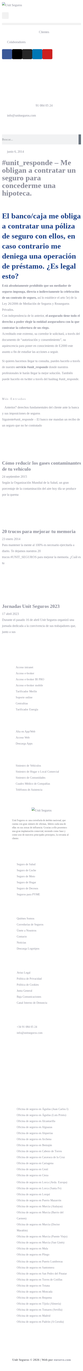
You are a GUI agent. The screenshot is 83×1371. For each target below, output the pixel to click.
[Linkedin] (37, 54)
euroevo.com (62, 1359)
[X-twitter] (17, 54)
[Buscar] (80, 139)
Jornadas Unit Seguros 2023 (31, 606)
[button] (41, 24)
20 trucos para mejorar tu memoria (39, 531)
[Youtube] (47, 54)
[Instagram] (27, 54)
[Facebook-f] (7, 54)
